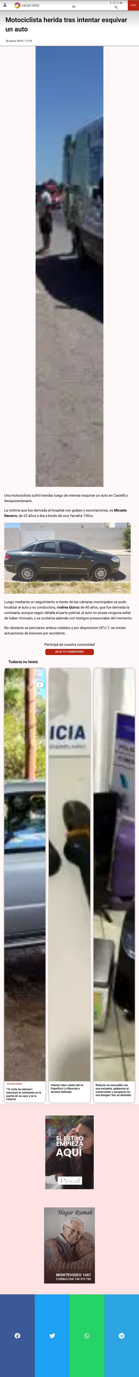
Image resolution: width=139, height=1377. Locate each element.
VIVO (133, 5)
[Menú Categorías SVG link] (74, 7)
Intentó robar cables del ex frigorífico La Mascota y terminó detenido (67, 1088)
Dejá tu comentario (69, 651)
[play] (40, 685)
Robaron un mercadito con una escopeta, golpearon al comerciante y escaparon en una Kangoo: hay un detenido (113, 1090)
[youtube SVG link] (121, 3)
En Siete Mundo (14, 1084)
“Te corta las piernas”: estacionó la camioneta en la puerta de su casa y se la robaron (23, 1094)
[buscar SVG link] (116, 7)
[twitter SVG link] (118, 3)
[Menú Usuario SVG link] (5, 5)
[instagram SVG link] (114, 3)
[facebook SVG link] (111, 3)
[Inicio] (26, 5)
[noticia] (25, 875)
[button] (17, 1335)
